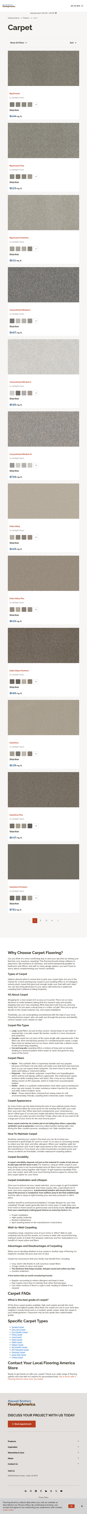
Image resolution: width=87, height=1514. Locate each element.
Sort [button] (72, 43)
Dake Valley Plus (17, 598)
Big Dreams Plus (17, 166)
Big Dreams (15, 93)
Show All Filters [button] (17, 43)
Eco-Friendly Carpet (20, 1332)
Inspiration (12, 1447)
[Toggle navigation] (82, 6)
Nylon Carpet (17, 1340)
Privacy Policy (43, 1497)
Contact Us (13, 1464)
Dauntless (14, 743)
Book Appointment (23, 1424)
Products (26, 18)
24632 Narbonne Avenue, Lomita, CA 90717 (23, 1476)
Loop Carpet (17, 1337)
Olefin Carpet (17, 1342)
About (10, 1458)
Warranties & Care (16, 1453)
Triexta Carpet (17, 1357)
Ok (71, 1506)
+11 (36, 321)
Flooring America (13, 18)
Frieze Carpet (17, 1335)
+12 (36, 537)
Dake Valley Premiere (19, 671)
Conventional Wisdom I (20, 310)
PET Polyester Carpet (20, 1350)
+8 (36, 104)
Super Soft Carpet (19, 1355)
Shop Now (14, 110)
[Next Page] (57, 920)
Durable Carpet (18, 1327)
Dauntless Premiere (18, 887)
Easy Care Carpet (18, 1330)
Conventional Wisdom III (21, 454)
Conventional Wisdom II (20, 382)
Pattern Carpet (17, 1345)
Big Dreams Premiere (19, 238)
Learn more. (8, 1510)
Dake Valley (15, 526)
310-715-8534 (75, 6)
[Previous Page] (29, 920)
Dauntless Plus (16, 815)
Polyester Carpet (18, 1352)
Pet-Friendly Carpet (19, 1347)
